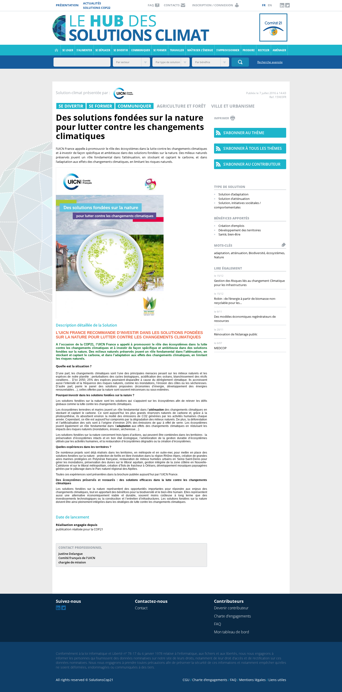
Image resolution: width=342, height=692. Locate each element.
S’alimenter (84, 50)
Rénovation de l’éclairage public (235, 334)
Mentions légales (252, 680)
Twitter (287, 5)
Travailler (177, 50)
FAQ (151, 5)
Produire (249, 50)
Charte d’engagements (232, 616)
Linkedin (282, 5)
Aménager (279, 50)
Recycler (263, 50)
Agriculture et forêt (181, 106)
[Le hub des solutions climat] (132, 28)
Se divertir (121, 50)
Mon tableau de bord (231, 631)
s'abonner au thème (243, 132)
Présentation (67, 5)
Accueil (56, 50)
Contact (141, 607)
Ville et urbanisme (233, 106)
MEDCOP (220, 348)
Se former (160, 50)
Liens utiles (277, 680)
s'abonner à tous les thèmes (252, 148)
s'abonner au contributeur (251, 164)
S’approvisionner (227, 50)
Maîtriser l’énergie (200, 50)
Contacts (172, 5)
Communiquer (140, 50)
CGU (186, 680)
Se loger (67, 50)
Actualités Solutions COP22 (96, 5)
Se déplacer (102, 50)
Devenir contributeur (231, 607)
